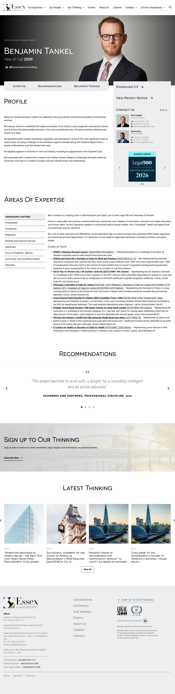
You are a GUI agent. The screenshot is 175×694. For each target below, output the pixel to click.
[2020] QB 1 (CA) (81, 285)
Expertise (19, 86)
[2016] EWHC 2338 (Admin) (92, 327)
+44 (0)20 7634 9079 (141, 137)
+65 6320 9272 (13, 628)
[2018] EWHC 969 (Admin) (102, 307)
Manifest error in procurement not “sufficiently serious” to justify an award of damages (108, 557)
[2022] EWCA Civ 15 (94, 258)
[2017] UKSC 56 (97, 317)
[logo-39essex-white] (14, 5)
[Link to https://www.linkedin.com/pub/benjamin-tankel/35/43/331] (6, 67)
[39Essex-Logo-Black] (21, 598)
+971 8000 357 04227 (16, 642)
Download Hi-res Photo (24, 67)
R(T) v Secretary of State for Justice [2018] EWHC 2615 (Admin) (92, 288)
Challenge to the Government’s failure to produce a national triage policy (149, 557)
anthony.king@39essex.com (143, 142)
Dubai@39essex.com (18, 645)
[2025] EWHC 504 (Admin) (83, 252)
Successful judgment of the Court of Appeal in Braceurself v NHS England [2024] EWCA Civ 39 (66, 557)
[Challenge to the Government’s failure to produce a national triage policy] (151, 505)
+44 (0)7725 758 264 (141, 124)
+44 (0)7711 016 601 (141, 140)
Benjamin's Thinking (87, 86)
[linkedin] (145, 620)
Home (6, 40)
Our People (15, 40)
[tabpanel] (110, 274)
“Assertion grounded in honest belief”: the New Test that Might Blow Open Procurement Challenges (23, 557)
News (7, 548)
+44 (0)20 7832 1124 (141, 121)
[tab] (24, 217)
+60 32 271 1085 (14, 652)
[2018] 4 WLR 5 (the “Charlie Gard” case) (107, 298)
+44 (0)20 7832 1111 (15, 620)
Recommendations (50, 86)
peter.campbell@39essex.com (144, 126)
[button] (141, 184)
